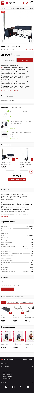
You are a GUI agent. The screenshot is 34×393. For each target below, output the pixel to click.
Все (3, 302)
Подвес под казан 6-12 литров (16, 317)
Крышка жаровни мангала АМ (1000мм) (4, 318)
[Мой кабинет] (27, 3)
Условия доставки (7, 374)
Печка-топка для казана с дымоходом (26, 163)
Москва (11, 96)
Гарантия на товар (7, 376)
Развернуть (5, 216)
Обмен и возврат (7, 378)
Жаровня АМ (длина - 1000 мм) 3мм (20, 132)
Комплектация (28, 49)
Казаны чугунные (13, 302)
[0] (31, 3)
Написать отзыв (7, 289)
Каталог (3, 382)
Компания (4, 363)
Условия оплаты (7, 372)
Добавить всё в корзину (17, 179)
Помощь (5, 370)
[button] (31, 171)
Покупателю (5, 366)
